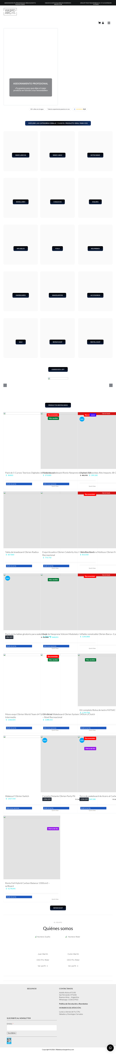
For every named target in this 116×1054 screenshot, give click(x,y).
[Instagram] (28, 992)
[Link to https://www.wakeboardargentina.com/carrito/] (99, 23)
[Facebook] (32, 992)
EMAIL (10, 1024)
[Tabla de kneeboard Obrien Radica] (32, 520)
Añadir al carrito (11, 484)
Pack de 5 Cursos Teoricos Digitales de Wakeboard (29, 472)
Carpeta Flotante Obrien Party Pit (58, 796)
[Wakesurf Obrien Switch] (32, 764)
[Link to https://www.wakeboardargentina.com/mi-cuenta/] (103, 23)
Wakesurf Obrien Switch (17, 796)
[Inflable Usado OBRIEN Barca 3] (58, 378)
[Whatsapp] (36, 992)
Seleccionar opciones (50, 484)
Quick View (55, 899)
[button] (110, 1047)
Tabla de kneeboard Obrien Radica (22, 552)
